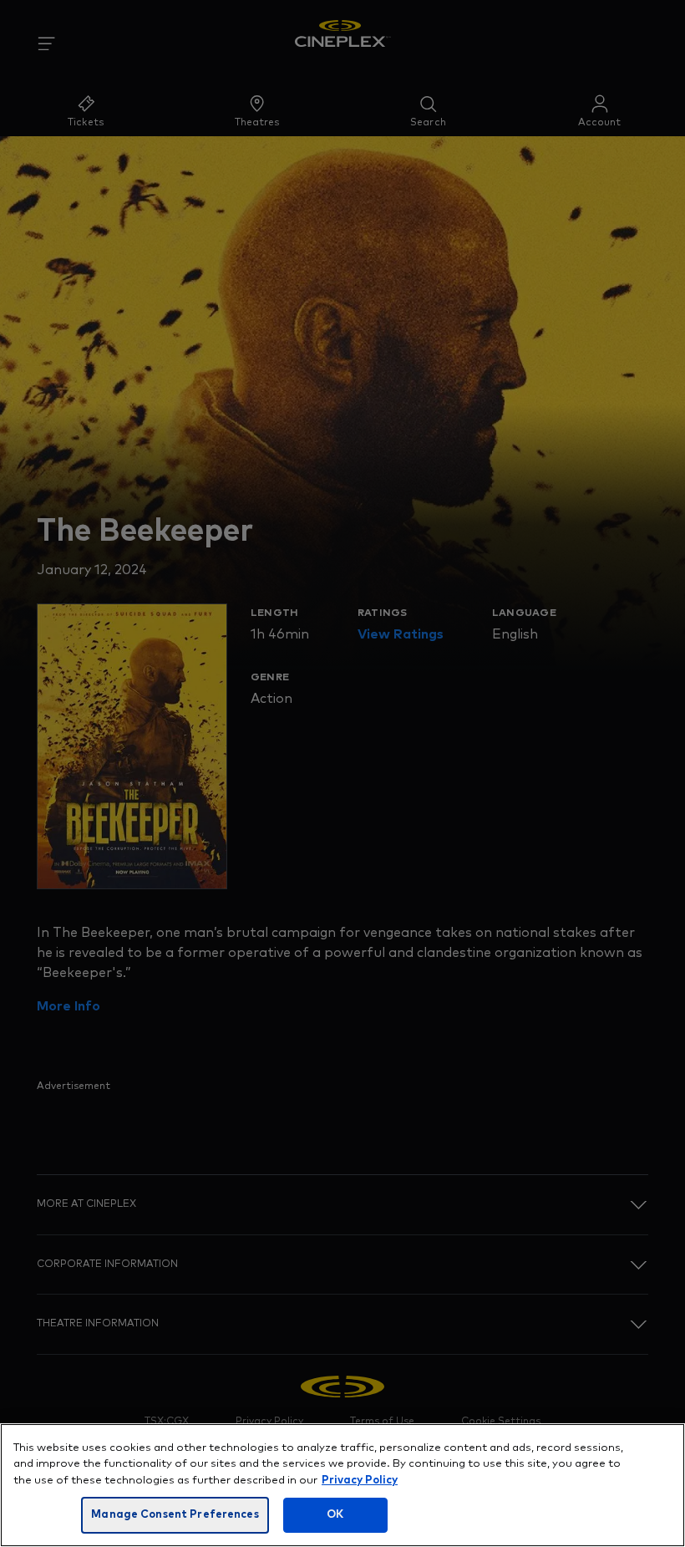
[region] (342, 1485)
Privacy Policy (360, 1480)
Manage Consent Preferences (174, 1514)
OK (335, 1514)
